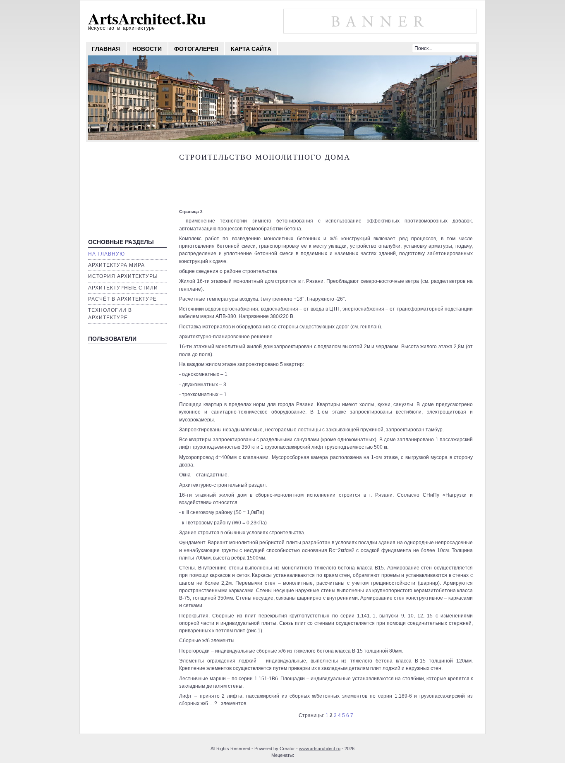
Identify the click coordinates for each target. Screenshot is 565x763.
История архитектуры (123, 276)
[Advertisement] (125, 192)
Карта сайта (251, 48)
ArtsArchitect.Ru (147, 18)
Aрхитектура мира (116, 265)
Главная (106, 48)
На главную (106, 254)
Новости (147, 48)
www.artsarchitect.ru (319, 748)
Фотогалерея (196, 48)
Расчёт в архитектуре (122, 299)
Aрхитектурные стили (123, 288)
